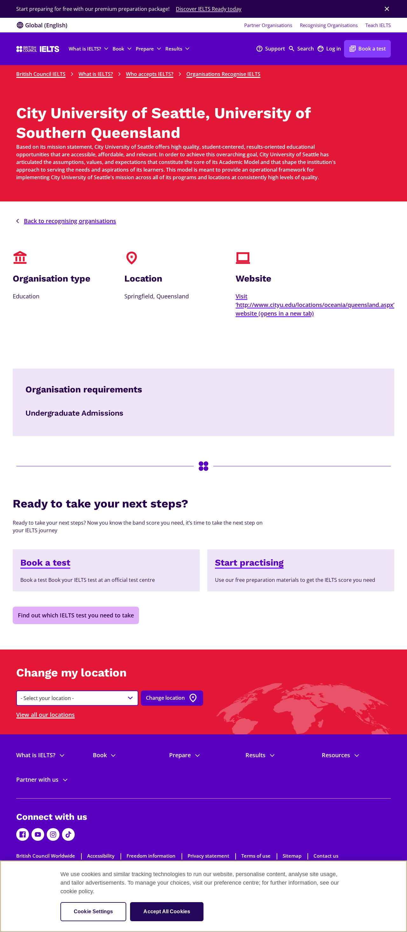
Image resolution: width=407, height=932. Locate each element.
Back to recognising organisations (70, 221)
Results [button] (173, 48)
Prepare (180, 755)
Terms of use (256, 856)
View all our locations (45, 714)
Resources (336, 755)
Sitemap (292, 856)
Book (100, 755)
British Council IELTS (41, 74)
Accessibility (100, 856)
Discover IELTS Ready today (208, 8)
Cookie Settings (93, 911)
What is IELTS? (96, 74)
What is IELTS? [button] (85, 48)
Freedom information (151, 856)
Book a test (367, 48)
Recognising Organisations (329, 25)
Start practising (249, 562)
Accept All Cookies (166, 911)
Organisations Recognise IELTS (223, 74)
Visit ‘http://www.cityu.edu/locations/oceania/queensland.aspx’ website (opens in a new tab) (315, 304)
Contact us (326, 856)
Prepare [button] (145, 48)
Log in (329, 48)
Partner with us (37, 779)
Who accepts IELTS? (149, 74)
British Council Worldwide (45, 856)
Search (301, 48)
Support (270, 48)
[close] (387, 9)
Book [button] (118, 48)
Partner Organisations (268, 25)
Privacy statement (208, 856)
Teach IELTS (378, 25)
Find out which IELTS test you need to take (76, 615)
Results (255, 755)
